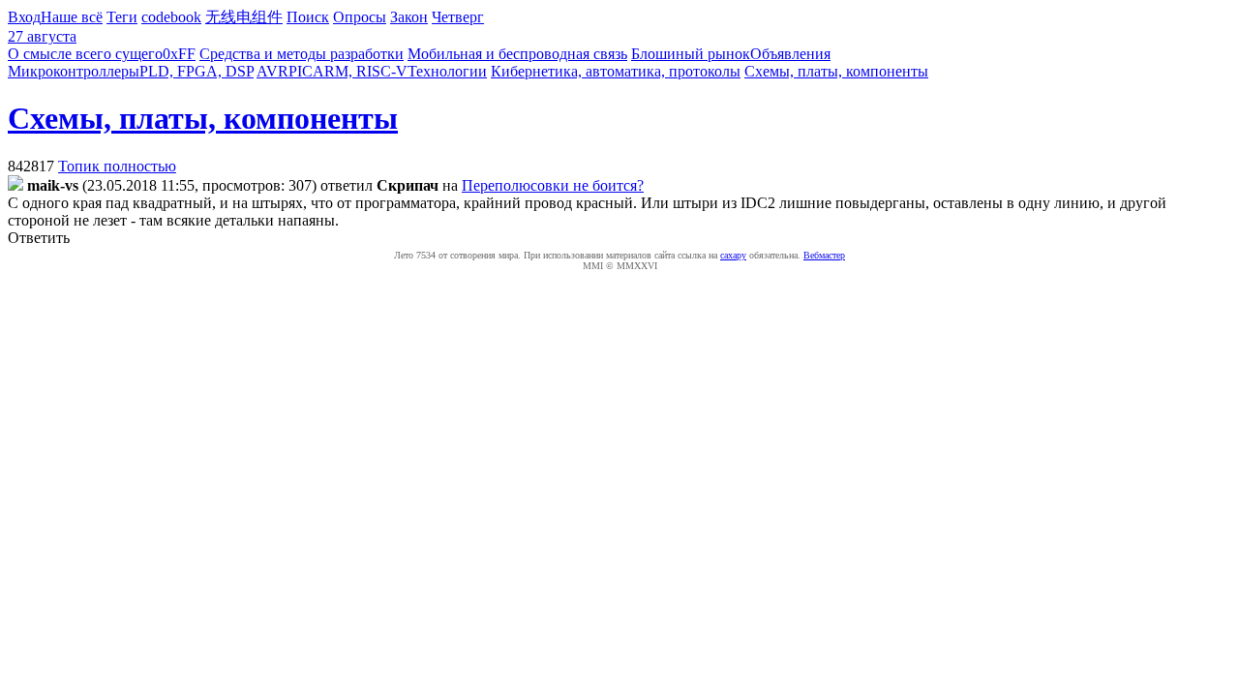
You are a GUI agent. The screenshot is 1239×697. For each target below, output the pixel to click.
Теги (121, 17)
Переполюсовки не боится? (553, 185)
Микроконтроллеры (73, 71)
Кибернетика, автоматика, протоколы (615, 71)
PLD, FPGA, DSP (196, 71)
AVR (272, 71)
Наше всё (72, 17)
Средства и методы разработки (301, 53)
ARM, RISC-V (360, 71)
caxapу (733, 255)
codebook (171, 17)
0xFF (179, 53)
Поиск (308, 17)
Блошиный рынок (690, 53)
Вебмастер (824, 255)
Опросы (359, 17)
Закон (409, 17)
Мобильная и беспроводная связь (517, 53)
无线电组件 (244, 17)
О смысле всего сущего (85, 53)
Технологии (447, 71)
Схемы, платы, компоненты (836, 71)
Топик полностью (117, 166)
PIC (300, 71)
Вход (24, 17)
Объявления (790, 53)
